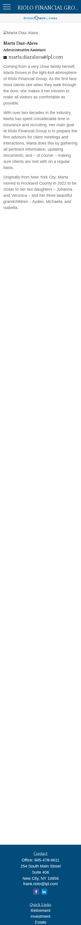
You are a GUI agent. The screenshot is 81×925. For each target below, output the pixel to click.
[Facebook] (36, 892)
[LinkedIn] (44, 892)
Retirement (40, 910)
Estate (40, 922)
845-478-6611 (46, 860)
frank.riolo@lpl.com (40, 884)
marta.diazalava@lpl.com (36, 57)
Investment (40, 916)
